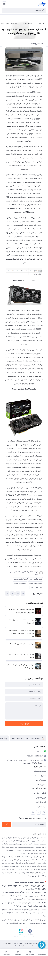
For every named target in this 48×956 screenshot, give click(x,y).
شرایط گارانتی (41, 802)
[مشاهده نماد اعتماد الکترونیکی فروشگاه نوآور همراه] (14, 932)
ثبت (6, 824)
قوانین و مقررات (40, 793)
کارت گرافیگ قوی (36, 587)
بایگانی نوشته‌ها (30, 23)
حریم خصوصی (40, 797)
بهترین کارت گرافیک (35, 583)
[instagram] (44, 812)
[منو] (4, 3)
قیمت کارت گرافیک (20, 583)
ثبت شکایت (41, 806)
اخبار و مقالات (35, 43)
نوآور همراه (42, 23)
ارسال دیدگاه (24, 724)
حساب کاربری (41, 780)
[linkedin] (33, 812)
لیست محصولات (39, 771)
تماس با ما (41, 784)
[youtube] (38, 812)
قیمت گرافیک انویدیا (21, 579)
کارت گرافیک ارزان (36, 579)
